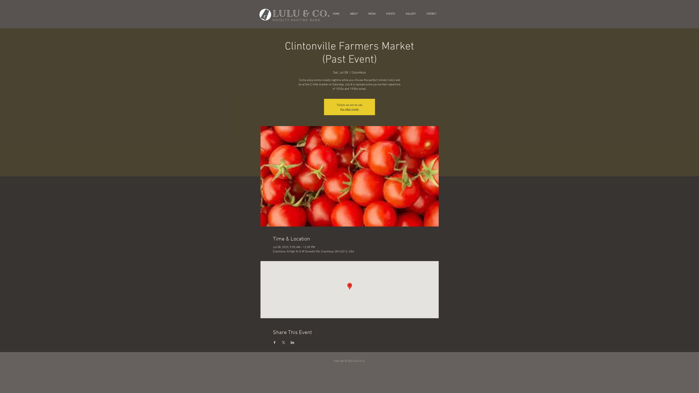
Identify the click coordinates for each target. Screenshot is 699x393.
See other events (349, 109)
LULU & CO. (301, 13)
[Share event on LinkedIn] (292, 342)
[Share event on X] (283, 342)
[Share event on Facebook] (274, 342)
